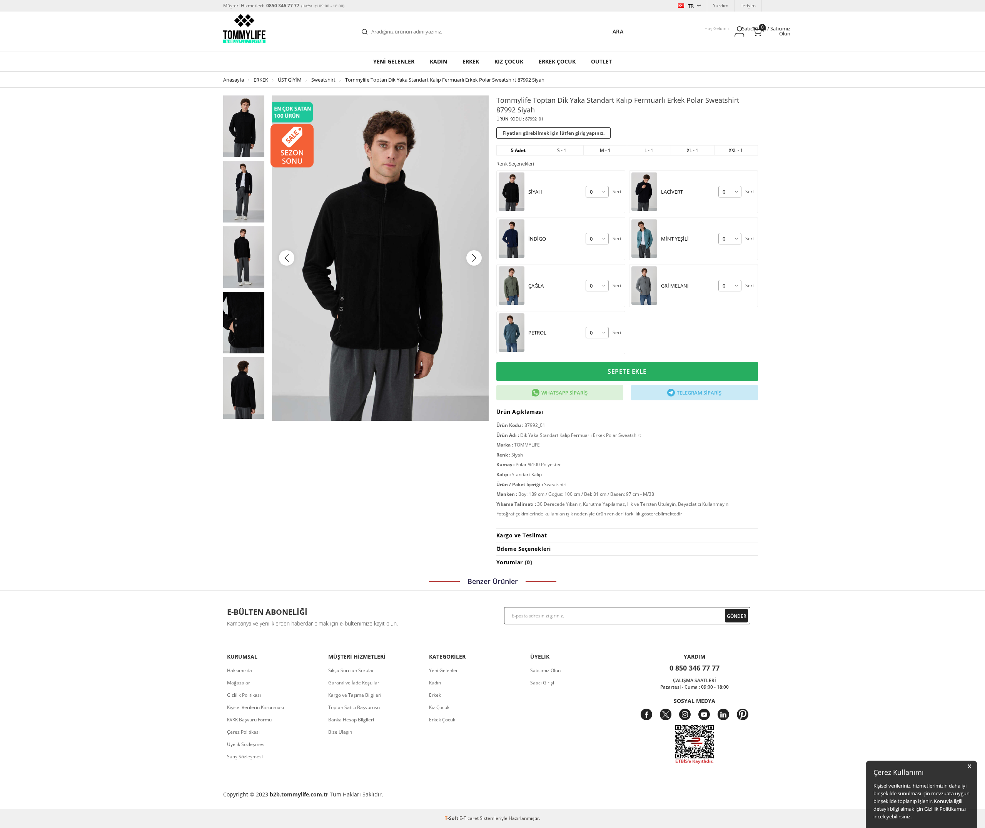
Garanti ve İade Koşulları (354, 682)
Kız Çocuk (439, 707)
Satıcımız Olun (545, 670)
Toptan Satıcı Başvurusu (354, 707)
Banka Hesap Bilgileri (351, 719)
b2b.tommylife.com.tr (299, 794)
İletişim (748, 5)
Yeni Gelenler (443, 670)
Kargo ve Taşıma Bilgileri (354, 695)
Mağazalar (238, 682)
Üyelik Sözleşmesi (246, 744)
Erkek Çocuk (442, 719)
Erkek (470, 61)
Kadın (438, 61)
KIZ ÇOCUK (508, 61)
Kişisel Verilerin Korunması (255, 707)
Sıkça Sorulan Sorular (351, 670)
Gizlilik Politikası (244, 695)
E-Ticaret (469, 818)
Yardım (720, 5)
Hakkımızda (239, 670)
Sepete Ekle (627, 371)
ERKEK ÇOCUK (557, 61)
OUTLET (601, 61)
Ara (618, 31)
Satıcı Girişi (542, 682)
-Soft (452, 818)
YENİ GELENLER (393, 61)
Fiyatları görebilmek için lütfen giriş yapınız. (553, 133)
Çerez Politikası (243, 732)
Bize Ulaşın (340, 732)
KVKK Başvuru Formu (249, 719)
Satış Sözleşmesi (245, 756)
